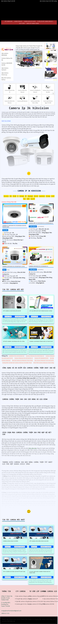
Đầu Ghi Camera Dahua (6, 78)
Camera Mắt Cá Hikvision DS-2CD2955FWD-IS (41, 223)
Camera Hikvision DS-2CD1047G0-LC (24, 358)
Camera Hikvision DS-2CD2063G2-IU (38, 266)
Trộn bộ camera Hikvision (49, 596)
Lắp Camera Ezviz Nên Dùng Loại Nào (38, 541)
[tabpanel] (29, 59)
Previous (21, 59)
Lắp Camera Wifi (8, 21)
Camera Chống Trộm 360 (9, 202)
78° (26, 196)
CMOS (28, 199)
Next (36, 59)
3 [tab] (31, 66)
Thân (24, 199)
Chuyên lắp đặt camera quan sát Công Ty (49, 58)
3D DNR (14, 196)
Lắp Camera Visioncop (5, 74)
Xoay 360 (33, 199)
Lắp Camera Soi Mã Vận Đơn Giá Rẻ (12, 311)
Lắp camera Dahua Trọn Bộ (49, 601)
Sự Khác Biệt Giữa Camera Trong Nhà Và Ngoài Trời (39, 572)
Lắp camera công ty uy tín (21, 596)
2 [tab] (29, 66)
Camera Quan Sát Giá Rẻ (29, 21)
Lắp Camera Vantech (5, 69)
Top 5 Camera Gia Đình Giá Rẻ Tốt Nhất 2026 (14, 571)
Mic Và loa (6, 196)
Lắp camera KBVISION (5, 54)
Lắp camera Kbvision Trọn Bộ (49, 599)
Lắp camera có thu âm (35, 601)
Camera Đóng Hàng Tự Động (10, 541)
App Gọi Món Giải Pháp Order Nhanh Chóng (40, 311)
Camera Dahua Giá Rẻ (7, 59)
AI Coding (48, 196)
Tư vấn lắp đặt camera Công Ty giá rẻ (50, 73)
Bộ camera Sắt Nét (49, 604)
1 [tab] (26, 66)
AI (17, 196)
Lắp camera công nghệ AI (35, 596)
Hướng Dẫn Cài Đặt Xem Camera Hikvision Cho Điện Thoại (17, 362)
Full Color (36, 196)
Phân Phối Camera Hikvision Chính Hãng (43, 362)
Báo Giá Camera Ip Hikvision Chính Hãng (22, 360)
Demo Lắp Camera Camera (33, 23)
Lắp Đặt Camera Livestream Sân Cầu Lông (14, 341)
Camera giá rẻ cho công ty (21, 604)
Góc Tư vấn (22, 23)
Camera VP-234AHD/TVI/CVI (41, 358)
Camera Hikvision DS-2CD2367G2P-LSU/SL (13, 266)
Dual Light (22, 196)
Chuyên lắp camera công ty (21, 599)
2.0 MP (52, 196)
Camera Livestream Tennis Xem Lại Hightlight (41, 341)
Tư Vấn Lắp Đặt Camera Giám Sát (45, 21)
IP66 (11, 196)
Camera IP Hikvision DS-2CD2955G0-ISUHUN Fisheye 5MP (14, 226)
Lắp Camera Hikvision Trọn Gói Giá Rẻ (44, 360)
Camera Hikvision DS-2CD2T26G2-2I (35, 356)
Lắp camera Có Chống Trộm (35, 604)
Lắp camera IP (34, 599)
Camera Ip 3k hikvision (29, 191)
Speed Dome (42, 196)
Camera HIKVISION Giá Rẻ (7, 64)
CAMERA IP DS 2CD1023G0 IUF (16, 356)
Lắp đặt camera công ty (21, 601)
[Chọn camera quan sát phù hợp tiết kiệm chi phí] (53, 93)
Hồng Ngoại (30, 196)
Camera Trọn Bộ (18, 21)
